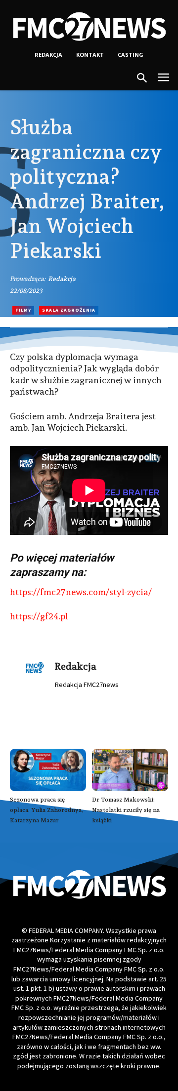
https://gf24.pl (39, 616)
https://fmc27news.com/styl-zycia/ (81, 592)
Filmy (23, 310)
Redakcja (62, 279)
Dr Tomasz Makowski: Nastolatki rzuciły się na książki (126, 810)
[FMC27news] (89, 26)
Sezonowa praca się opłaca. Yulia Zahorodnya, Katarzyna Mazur (47, 810)
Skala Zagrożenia (68, 310)
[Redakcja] (35, 672)
